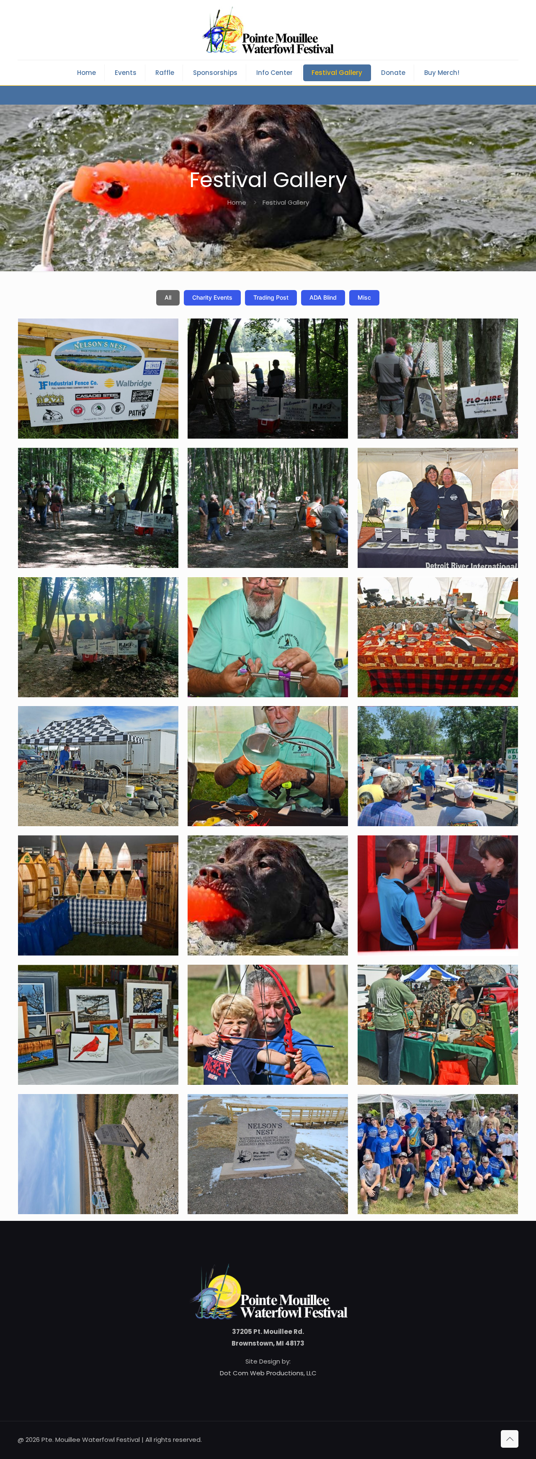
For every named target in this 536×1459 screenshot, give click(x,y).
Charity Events (212, 297)
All (168, 297)
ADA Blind (323, 297)
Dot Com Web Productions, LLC (268, 1373)
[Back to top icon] (509, 1439)
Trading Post (271, 297)
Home (236, 202)
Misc (364, 297)
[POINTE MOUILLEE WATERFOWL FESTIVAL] (268, 30)
